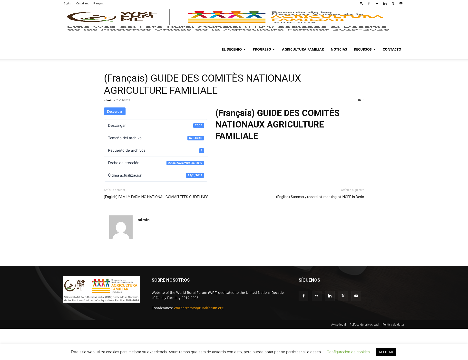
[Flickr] (376, 3)
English (67, 3)
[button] (361, 3)
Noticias (339, 49)
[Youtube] (401, 3)
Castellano (82, 3)
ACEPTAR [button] (386, 352)
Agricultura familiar (303, 49)
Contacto (392, 49)
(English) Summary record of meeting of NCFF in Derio (320, 197)
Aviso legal (338, 324)
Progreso (262, 49)
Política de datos (393, 324)
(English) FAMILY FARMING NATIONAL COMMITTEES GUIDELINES (156, 197)
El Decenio (232, 49)
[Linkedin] (385, 3)
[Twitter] (393, 3)
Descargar (114, 111)
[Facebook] (368, 3)
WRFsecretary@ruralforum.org (199, 308)
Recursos (363, 49)
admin (108, 100)
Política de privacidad (364, 324)
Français (98, 3)
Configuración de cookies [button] (348, 351)
